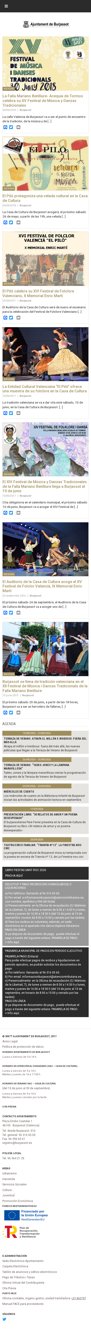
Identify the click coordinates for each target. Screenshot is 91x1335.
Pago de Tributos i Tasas (18, 1277)
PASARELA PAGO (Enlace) (21, 956)
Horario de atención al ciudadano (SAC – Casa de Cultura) (39, 1066)
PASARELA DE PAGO (64, 938)
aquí (16, 942)
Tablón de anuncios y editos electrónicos (29, 1272)
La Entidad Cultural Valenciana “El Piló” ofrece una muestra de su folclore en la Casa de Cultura (45, 388)
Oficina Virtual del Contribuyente (23, 1282)
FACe (14, 1293)
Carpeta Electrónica (15, 1266)
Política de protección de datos (23, 1046)
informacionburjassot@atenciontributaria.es (54, 897)
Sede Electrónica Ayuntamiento (23, 1261)
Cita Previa (9, 1106)
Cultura (7, 1190)
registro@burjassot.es (17, 1143)
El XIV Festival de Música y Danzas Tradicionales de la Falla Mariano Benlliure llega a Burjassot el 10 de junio (45, 486)
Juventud (8, 1195)
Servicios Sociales (14, 1184)
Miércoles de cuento (19, 791)
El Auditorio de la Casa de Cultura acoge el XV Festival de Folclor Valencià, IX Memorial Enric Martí (42, 586)
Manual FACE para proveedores (23, 1304)
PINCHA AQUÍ (14, 875)
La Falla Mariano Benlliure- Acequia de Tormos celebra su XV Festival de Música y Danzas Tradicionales (43, 100)
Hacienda (8, 1179)
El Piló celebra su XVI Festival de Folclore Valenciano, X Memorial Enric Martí (38, 293)
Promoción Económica (17, 1201)
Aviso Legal (10, 1041)
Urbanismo (9, 1173)
